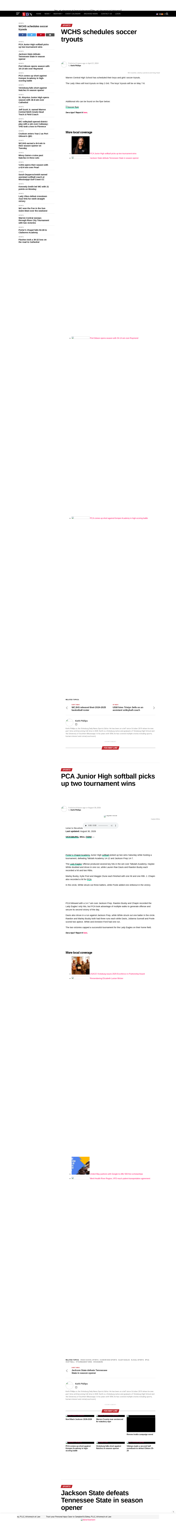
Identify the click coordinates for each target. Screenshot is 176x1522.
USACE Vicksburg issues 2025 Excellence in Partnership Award (117, 974)
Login (117, 14)
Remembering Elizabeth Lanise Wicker (106, 978)
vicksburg (98, 1362)
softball (105, 855)
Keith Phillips (76, 66)
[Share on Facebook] (23, 34)
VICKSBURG (72, 837)
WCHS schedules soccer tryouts (33, 28)
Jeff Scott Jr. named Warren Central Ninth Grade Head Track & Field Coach (32, 112)
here (85, 112)
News (47, 14)
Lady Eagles (76, 864)
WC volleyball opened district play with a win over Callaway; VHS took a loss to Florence (33, 124)
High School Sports (90, 1360)
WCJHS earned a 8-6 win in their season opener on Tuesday (32, 145)
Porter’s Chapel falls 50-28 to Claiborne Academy (33, 231)
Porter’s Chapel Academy (78, 855)
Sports (21, 23)
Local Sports (138, 1360)
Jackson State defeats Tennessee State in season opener (32, 56)
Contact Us (106, 14)
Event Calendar (72, 14)
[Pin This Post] (41, 34)
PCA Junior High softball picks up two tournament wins (34, 45)
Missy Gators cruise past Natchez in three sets (31, 156)
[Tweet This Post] (31, 34)
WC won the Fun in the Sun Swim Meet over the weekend (33, 209)
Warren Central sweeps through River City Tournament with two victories (34, 220)
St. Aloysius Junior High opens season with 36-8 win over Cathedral (34, 100)
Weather (57, 14)
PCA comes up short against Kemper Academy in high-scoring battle (33, 78)
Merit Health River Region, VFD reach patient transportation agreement (120, 1178)
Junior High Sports (109, 1360)
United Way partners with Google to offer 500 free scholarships (116, 1174)
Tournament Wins (84, 1362)
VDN (88, 837)
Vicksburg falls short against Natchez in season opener (33, 89)
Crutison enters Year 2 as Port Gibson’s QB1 (33, 134)
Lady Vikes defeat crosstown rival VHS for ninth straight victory (33, 198)
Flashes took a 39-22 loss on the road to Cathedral (33, 241)
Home (38, 14)
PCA (89, 879)
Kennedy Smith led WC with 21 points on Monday (34, 187)
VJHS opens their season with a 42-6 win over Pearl (33, 166)
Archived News (91, 14)
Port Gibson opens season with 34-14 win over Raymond (34, 67)
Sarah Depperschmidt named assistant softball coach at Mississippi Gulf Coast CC (33, 177)
